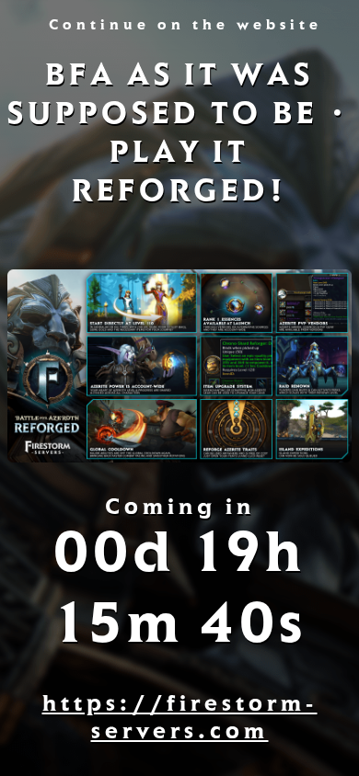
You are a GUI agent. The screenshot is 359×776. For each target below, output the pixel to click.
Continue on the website (185, 26)
